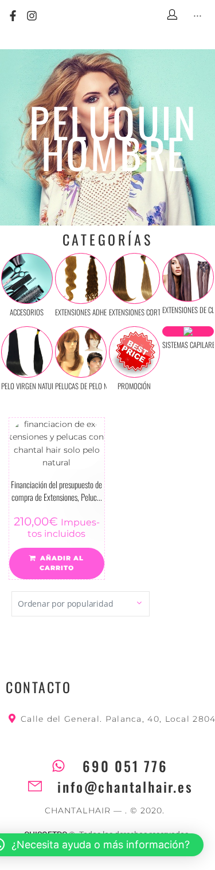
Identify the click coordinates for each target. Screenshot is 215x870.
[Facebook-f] (13, 16)
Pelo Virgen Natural (31, 385)
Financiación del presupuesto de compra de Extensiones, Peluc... (56, 491)
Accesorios (27, 312)
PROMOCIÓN (134, 385)
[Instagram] (32, 16)
